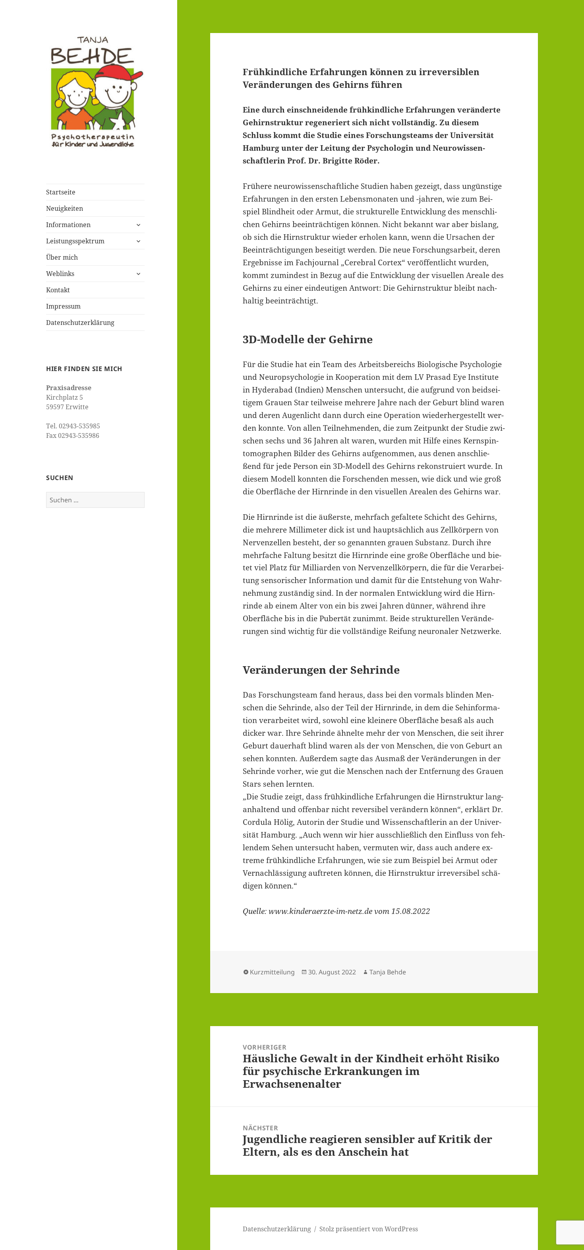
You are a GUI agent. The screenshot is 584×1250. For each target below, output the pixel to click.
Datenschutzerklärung (80, 322)
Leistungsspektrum (75, 241)
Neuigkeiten (64, 208)
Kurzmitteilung (272, 972)
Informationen (68, 224)
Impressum (63, 306)
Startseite (60, 192)
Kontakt (58, 290)
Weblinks (60, 273)
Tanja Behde (387, 972)
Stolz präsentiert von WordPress (368, 1229)
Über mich (62, 257)
